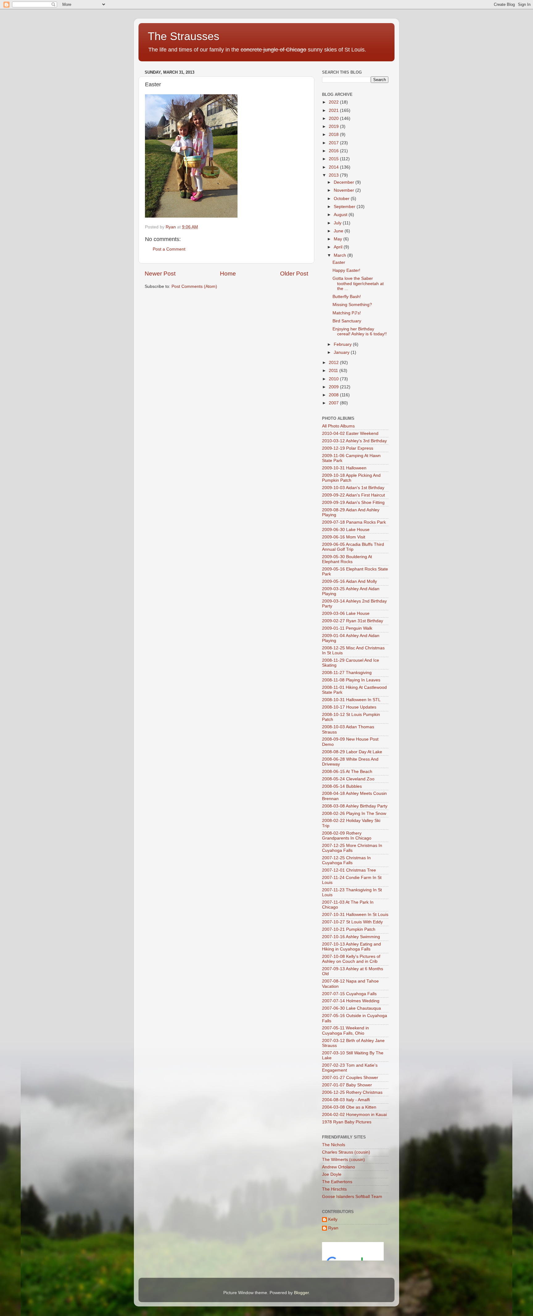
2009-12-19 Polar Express (347, 448)
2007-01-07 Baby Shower (347, 1085)
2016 (334, 151)
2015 (334, 159)
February (343, 344)
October (342, 198)
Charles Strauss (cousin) (346, 1152)
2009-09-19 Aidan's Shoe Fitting (353, 502)
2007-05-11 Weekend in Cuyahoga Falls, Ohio (345, 1030)
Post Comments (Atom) (194, 286)
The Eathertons (337, 1181)
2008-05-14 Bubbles (342, 786)
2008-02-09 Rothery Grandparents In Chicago (346, 835)
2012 (334, 362)
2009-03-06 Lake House (346, 613)
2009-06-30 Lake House (346, 529)
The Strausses (183, 36)
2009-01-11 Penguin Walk (347, 628)
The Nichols (333, 1144)
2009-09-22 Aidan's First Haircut (353, 495)
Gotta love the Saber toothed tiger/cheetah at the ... (358, 283)
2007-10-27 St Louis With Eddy (352, 922)
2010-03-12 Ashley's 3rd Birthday (354, 441)
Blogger (301, 1292)
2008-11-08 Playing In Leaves (351, 680)
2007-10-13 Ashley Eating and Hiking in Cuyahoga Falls (351, 946)
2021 (334, 110)
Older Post (294, 273)
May (338, 239)
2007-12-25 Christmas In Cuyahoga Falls (346, 860)
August (341, 214)
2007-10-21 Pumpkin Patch (348, 929)
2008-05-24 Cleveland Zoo (348, 779)
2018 (334, 134)
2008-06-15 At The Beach (347, 771)
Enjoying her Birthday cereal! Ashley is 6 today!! (360, 331)
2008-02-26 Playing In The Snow (354, 813)
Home (228, 273)
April (339, 247)
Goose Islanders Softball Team (352, 1196)
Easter (339, 262)
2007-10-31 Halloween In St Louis (355, 914)
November (344, 190)
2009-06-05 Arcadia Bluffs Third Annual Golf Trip (353, 547)
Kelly (332, 1219)
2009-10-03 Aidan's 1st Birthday (353, 487)
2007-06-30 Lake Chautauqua (351, 1008)
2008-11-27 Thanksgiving (347, 672)
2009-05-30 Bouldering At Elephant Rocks (347, 559)
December (344, 182)
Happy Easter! (346, 270)
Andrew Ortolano (338, 1167)
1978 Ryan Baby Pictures (346, 1122)
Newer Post (160, 273)
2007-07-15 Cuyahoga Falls (349, 993)
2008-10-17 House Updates (349, 707)
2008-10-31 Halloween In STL (351, 699)
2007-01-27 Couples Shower (350, 1077)
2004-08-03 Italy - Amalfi (346, 1099)
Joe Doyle (331, 1174)
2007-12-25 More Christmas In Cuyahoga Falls (352, 848)
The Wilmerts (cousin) (343, 1159)
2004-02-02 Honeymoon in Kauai (354, 1114)
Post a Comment (169, 249)
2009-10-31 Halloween (344, 468)
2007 (334, 403)
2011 (334, 370)
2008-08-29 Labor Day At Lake (352, 752)
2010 (334, 379)
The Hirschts (334, 1189)
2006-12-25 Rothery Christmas (352, 1092)
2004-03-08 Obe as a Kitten (349, 1107)
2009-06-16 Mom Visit (343, 537)
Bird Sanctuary (347, 321)
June (339, 231)
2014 (334, 167)
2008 (334, 395)
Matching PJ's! (347, 313)
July (338, 223)
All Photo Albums (338, 426)
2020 (334, 118)
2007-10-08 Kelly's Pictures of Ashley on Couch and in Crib (351, 959)
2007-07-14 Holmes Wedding (350, 1001)
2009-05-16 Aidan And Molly (349, 581)
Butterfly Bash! (347, 296)
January (342, 352)
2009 (334, 387)
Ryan (333, 1228)
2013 (334, 175)
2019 (334, 126)
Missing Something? (352, 304)
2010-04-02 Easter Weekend (350, 433)
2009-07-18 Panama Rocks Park (354, 522)
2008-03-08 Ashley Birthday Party (354, 806)
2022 (334, 102)
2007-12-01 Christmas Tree (349, 870)
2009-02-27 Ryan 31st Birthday (352, 621)
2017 (334, 143)
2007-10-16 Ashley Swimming (351, 936)
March (340, 255)
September (345, 206)
